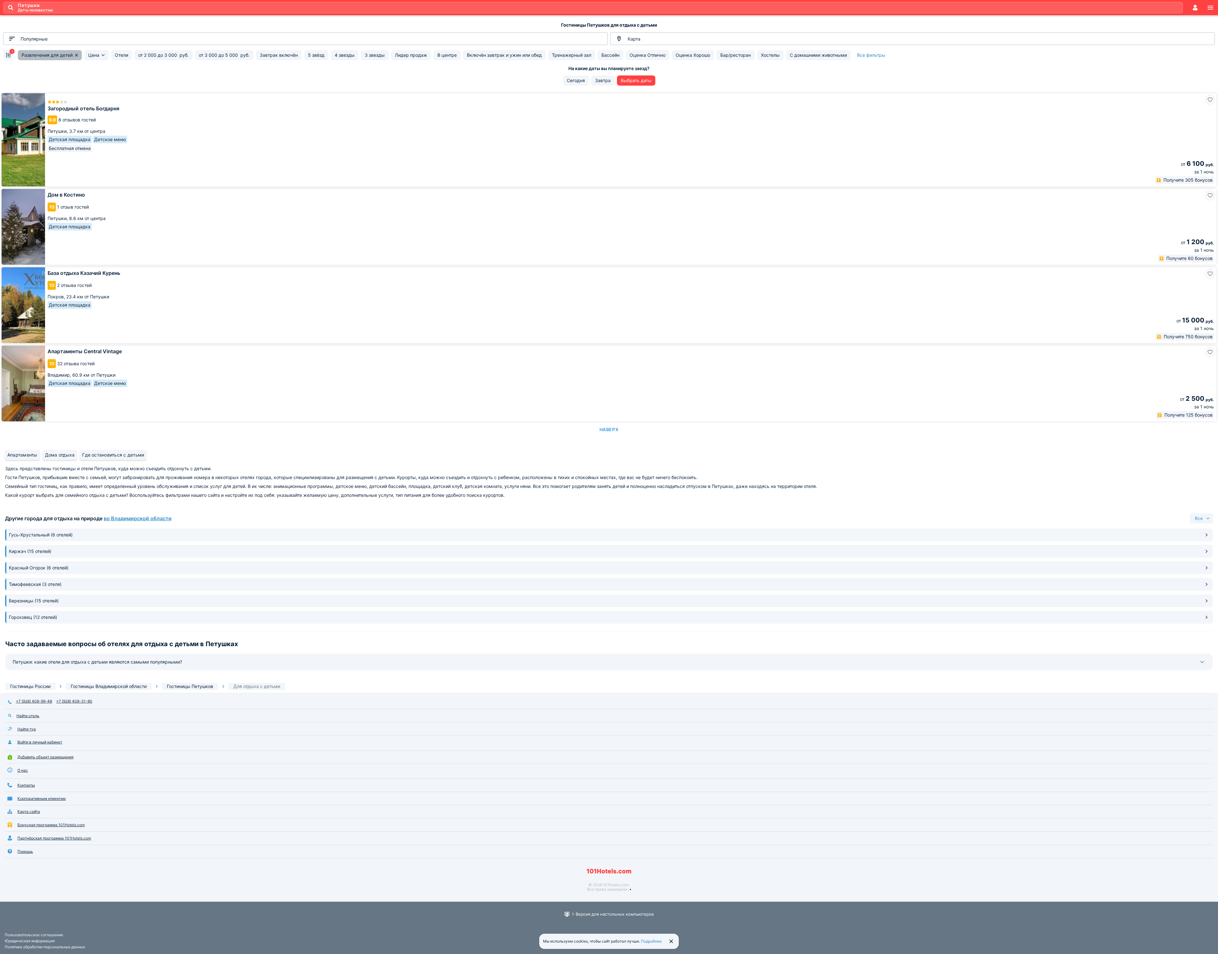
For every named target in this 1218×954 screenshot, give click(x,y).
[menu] (1210, 7)
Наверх (609, 429)
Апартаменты (22, 455)
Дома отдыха (60, 455)
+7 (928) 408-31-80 (74, 701)
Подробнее (651, 941)
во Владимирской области (138, 518)
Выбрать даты (636, 80)
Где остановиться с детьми (113, 455)
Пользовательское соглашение (34, 934)
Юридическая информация (30, 940)
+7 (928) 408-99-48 (34, 701)
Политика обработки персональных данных (45, 946)
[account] (1195, 7)
